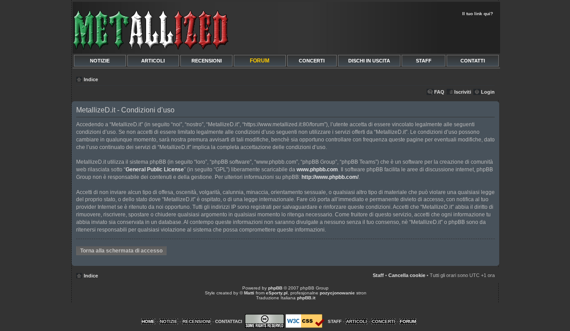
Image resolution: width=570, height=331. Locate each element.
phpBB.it (306, 297)
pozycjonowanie (337, 292)
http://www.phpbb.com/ (329, 177)
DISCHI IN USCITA (369, 60)
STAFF (424, 60)
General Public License (155, 169)
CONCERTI (312, 60)
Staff (378, 275)
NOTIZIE (100, 60)
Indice (91, 79)
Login (488, 92)
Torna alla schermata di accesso (121, 251)
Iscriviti (462, 92)
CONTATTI (472, 60)
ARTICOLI (153, 60)
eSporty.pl (277, 292)
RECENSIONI (206, 60)
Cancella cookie (406, 275)
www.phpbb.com (317, 169)
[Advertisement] (393, 34)
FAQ (439, 92)
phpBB (275, 287)
